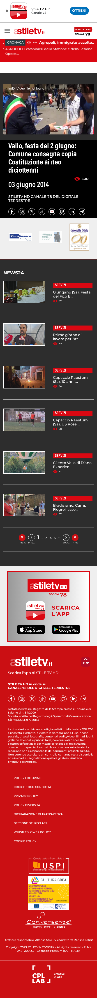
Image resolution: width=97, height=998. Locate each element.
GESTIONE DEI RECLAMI (30, 823)
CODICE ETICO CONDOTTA (32, 787)
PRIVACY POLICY (26, 796)
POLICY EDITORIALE (28, 778)
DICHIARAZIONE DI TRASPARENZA (38, 814)
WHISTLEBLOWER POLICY (32, 832)
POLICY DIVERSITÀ (27, 805)
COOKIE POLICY (25, 841)
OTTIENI (79, 10)
